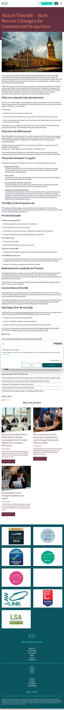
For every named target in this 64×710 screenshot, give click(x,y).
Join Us (32, 657)
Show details (54, 360)
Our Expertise (32, 651)
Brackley (32, 671)
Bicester (32, 667)
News (32, 655)
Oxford (32, 672)
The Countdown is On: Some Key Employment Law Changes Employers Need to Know (31, 378)
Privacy (32, 679)
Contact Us (32, 660)
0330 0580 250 (46, 3)
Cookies (32, 681)
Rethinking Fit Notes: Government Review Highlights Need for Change (25, 381)
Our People (32, 653)
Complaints (32, 683)
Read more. (6, 354)
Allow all (52, 365)
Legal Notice (32, 686)
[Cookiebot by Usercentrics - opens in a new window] (55, 344)
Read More (7, 461)
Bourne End (32, 669)
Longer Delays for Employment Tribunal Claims (18, 388)
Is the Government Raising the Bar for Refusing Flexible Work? (23, 391)
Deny (31, 365)
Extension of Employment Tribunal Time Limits (17, 384)
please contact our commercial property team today (30, 330)
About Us (32, 648)
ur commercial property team (24, 312)
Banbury (32, 666)
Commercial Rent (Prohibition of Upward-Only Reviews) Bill (22, 339)
